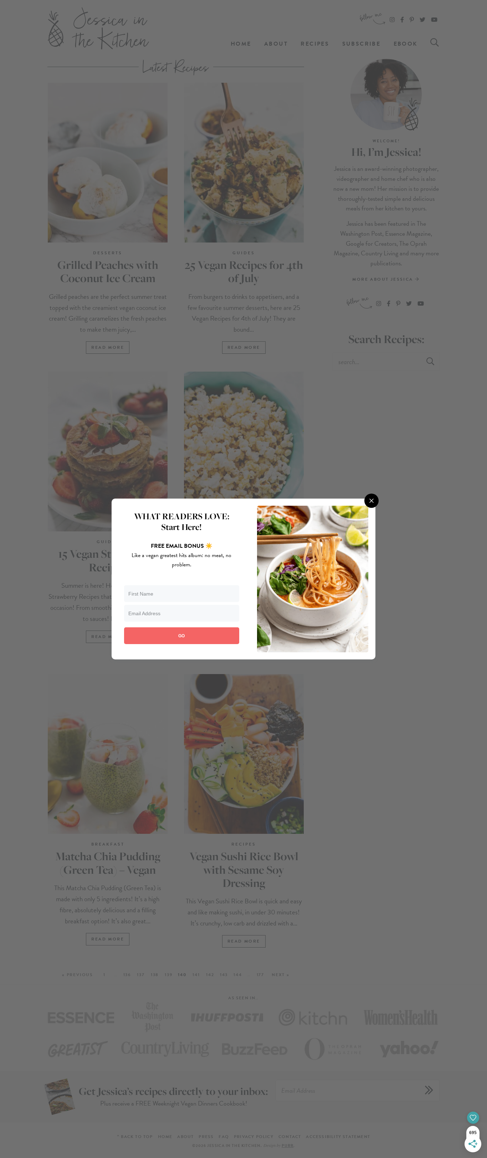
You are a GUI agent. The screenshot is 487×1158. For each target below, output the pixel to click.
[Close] (371, 501)
